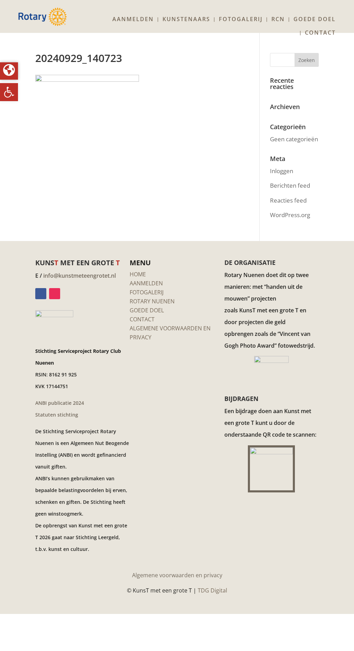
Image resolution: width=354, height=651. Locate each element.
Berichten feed (290, 185)
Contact (320, 33)
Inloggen (281, 171)
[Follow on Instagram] (54, 293)
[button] (9, 92)
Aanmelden (133, 20)
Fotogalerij (241, 20)
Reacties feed (288, 200)
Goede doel (315, 20)
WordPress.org (290, 215)
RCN (278, 20)
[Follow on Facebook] (40, 293)
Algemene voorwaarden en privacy (177, 575)
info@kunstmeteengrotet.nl (79, 275)
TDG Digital (212, 590)
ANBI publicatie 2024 (59, 403)
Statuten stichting (56, 414)
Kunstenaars (186, 20)
